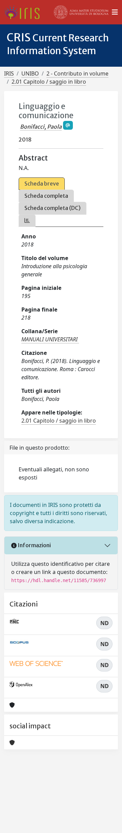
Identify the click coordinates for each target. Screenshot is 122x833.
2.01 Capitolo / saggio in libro (49, 81)
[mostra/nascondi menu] (115, 12)
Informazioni (34, 545)
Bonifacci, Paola (41, 126)
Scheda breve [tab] (41, 183)
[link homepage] (24, 12)
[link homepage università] (81, 12)
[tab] (27, 220)
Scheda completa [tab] (46, 195)
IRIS (9, 73)
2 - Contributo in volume (77, 73)
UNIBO (30, 73)
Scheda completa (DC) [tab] (52, 208)
